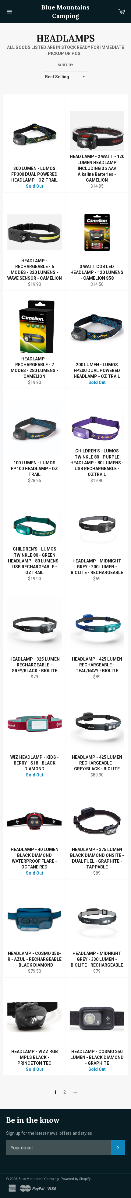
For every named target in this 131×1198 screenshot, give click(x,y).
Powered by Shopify (75, 1179)
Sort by (65, 65)
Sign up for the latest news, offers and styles (49, 1133)
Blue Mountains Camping (65, 11)
